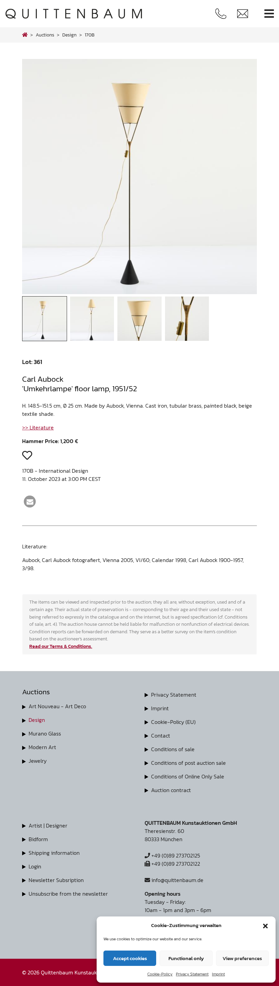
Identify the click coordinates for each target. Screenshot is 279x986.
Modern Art (42, 747)
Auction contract (171, 790)
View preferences (242, 958)
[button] (265, 925)
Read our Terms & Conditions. (60, 646)
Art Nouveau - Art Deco (57, 706)
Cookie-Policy (160, 974)
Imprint (218, 974)
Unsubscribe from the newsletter (68, 894)
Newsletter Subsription (56, 880)
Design (37, 720)
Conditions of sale (173, 749)
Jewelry (38, 761)
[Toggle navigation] (269, 13)
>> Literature (38, 427)
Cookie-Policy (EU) (173, 722)
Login (35, 866)
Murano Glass (45, 733)
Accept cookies (130, 958)
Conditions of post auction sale (188, 763)
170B (90, 35)
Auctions (45, 35)
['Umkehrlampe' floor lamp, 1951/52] (139, 292)
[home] (25, 35)
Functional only (186, 958)
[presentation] (37, 178)
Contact (160, 735)
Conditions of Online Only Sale (187, 776)
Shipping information (54, 853)
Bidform (38, 839)
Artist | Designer (48, 825)
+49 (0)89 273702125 (175, 855)
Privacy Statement (192, 974)
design (69, 35)
